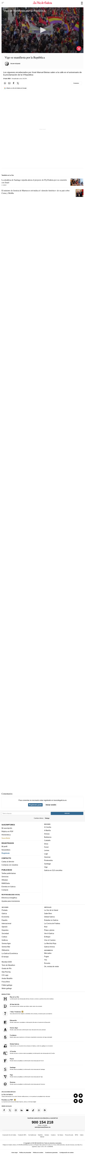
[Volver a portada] (43, 3)
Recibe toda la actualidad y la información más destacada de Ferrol (27, 1059)
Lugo (46, 854)
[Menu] (3, 3)
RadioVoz (40, 1135)
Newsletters (6, 850)
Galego (47, 818)
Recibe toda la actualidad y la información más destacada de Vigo (26, 1075)
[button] (42, 30)
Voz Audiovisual (32, 1135)
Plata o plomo (49, 930)
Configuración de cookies (67, 1152)
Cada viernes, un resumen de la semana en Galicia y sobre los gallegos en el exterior (31, 1045)
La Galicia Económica (10, 953)
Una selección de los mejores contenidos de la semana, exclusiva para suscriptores (31, 1012)
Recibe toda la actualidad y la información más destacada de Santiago (27, 1068)
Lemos (46, 850)
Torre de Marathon (8, 965)
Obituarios (5, 950)
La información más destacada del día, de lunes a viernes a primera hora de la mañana (31, 997)
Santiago (47, 864)
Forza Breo (6, 982)
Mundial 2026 (7, 962)
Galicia (4, 913)
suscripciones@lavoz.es (42, 1127)
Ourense (47, 857)
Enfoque (47, 937)
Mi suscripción (7, 828)
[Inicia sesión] (81, 3)
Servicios (5, 877)
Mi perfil (4, 846)
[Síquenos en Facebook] (4, 1110)
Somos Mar (6, 947)
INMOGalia (6, 883)
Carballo (47, 840)
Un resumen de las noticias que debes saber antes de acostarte (26, 1005)
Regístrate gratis (35, 805)
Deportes (5, 930)
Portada (4, 910)
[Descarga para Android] (81, 1096)
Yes (45, 960)
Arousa (46, 834)
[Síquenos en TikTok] (33, 1110)
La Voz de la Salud (51, 910)
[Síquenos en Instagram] (15, 1110)
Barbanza (47, 837)
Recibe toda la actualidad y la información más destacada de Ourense (27, 1083)
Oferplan (5, 880)
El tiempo (5, 957)
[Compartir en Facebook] (13, 83)
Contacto (5, 890)
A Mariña (47, 830)
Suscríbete (6, 838)
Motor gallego (7, 988)
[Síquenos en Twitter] (9, 1110)
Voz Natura (60, 1135)
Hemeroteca (6, 835)
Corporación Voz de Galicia (9, 1135)
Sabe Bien (48, 913)
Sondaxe (47, 1135)
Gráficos (5, 940)
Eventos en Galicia (8, 887)
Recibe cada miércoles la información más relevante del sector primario (28, 1028)
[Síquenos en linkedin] (21, 1110)
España (4, 920)
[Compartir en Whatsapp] (5, 83)
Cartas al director (8, 861)
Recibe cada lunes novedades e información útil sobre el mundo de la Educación (30, 1021)
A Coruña (47, 827)
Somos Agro (6, 943)
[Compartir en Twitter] (18, 83)
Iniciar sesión (51, 805)
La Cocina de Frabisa (52, 923)
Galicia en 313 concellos (53, 870)
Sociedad (5, 933)
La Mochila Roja (50, 943)
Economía (5, 917)
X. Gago (4, 185)
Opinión (4, 927)
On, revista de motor (51, 966)
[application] (42, 30)
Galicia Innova (49, 947)
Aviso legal (15, 1152)
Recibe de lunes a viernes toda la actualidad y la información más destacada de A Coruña (32, 1052)
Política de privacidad (25, 1152)
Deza (46, 844)
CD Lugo (5, 975)
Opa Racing (6, 972)
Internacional (6, 923)
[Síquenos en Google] (44, 1110)
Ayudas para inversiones (11, 901)
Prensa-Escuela (69, 1135)
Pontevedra (48, 860)
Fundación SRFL (22, 1135)
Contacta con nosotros (10, 865)
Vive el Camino (49, 940)
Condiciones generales (51, 1152)
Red (45, 927)
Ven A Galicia (49, 933)
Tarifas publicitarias (9, 873)
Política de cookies (38, 1152)
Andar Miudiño (7, 978)
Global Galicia (49, 917)
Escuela (47, 963)
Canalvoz (53, 1135)
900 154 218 (42, 1122)
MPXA (76, 1135)
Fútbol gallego (7, 985)
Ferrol (46, 847)
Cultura (4, 937)
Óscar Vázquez (15, 63)
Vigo (46, 867)
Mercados (47, 953)
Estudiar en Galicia (51, 920)
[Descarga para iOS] (76, 1096)
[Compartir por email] (9, 83)
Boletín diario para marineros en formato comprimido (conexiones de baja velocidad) (31, 1036)
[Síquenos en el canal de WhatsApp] (38, 1110)
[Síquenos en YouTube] (27, 1110)
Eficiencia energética (9, 898)
